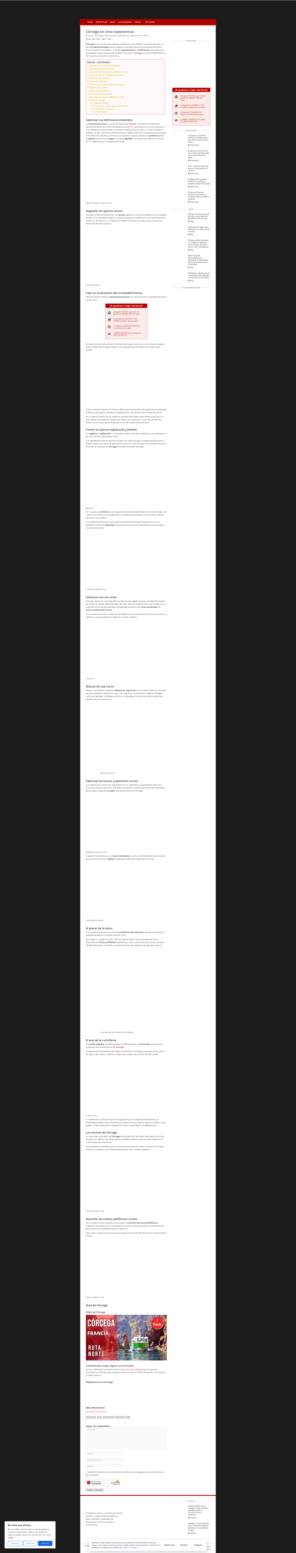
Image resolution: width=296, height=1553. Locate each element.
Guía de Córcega (97, 100)
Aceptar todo (169, 1545)
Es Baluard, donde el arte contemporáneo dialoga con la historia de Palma (199, 275)
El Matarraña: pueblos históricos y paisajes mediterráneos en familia (199, 181)
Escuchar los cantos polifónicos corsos (107, 97)
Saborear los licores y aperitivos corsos (106, 84)
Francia (91, 36)
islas (99, 1417)
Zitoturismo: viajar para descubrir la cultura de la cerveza (199, 229)
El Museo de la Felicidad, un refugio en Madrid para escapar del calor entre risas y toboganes (198, 243)
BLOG (112, 22)
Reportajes (125, 36)
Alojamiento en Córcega (104, 109)
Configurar (198, 1545)
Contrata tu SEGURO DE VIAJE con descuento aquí (126, 327)
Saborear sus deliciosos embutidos (104, 65)
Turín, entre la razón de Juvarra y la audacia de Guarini (198, 168)
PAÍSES (137, 23)
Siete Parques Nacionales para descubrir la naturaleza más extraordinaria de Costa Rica (198, 260)
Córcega (100, 36)
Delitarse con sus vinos (99, 78)
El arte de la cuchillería (99, 90)
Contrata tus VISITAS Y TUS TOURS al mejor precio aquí (125, 319)
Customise (15, 1543)
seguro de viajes (127, 1369)
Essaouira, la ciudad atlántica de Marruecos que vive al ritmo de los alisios (198, 138)
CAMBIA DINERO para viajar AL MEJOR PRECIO (127, 334)
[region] (30, 1534)
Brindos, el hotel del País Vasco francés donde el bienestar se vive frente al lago (198, 1526)
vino (127, 1417)
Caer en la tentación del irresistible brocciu (108, 71)
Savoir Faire (138, 36)
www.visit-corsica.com (96, 1411)
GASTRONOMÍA (125, 22)
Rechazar (184, 1545)
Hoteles (193, 1518)
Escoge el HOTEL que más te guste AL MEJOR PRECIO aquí (126, 312)
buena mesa (91, 1417)
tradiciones (120, 1417)
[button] (207, 22)
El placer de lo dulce (98, 87)
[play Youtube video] (126, 1337)
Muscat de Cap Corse (98, 81)
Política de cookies (130, 1547)
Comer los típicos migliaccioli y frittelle (106, 75)
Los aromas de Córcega (100, 94)
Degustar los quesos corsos (101, 68)
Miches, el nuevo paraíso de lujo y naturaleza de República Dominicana (199, 216)
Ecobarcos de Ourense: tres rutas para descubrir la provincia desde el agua (199, 154)
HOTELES (191, 1501)
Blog (191, 221)
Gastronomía (112, 36)
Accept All (45, 1543)
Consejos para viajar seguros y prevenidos (111, 106)
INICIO (90, 22)
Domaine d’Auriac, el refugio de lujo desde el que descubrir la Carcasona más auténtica (198, 1510)
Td (147, 36)
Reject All (30, 1543)
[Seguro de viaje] (191, 63)
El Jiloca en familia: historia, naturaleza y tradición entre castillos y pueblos (199, 195)
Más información (101, 112)
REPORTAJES (101, 22)
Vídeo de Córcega (101, 103)
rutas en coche (108, 1417)
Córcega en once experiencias (110, 31)
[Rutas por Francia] (191, 307)
